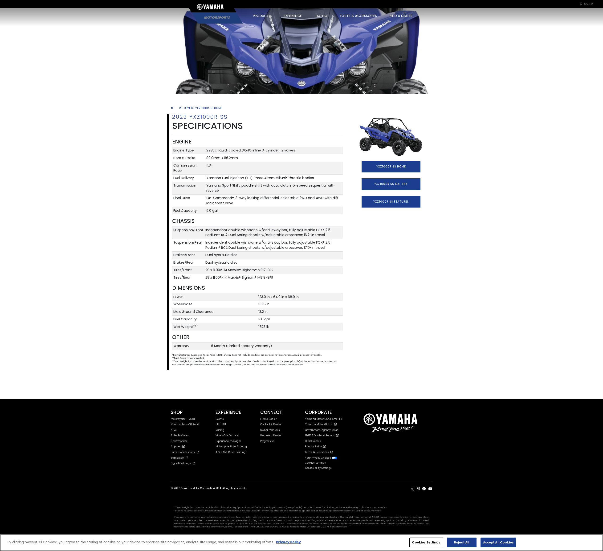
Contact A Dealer (270, 424)
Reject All (461, 542)
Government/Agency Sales (321, 430)
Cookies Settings (426, 542)
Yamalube (177, 458)
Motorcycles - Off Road (185, 424)
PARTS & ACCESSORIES (358, 15)
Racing (220, 430)
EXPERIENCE (293, 15)
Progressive (267, 441)
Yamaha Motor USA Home (321, 419)
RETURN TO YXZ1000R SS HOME (200, 108)
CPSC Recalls (313, 441)
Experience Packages (228, 441)
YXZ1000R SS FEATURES (391, 202)
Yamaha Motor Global (318, 424)
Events (220, 419)
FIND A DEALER (401, 15)
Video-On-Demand (227, 435)
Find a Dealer (268, 419)
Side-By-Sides (180, 435)
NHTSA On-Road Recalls (320, 435)
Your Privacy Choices (318, 458)
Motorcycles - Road (183, 419)
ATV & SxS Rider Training (230, 452)
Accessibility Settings (318, 468)
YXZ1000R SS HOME (391, 166)
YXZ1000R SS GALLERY (391, 184)
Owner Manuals (270, 430)
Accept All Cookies (498, 542)
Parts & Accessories (183, 452)
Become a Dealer (270, 435)
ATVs (174, 430)
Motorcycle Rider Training (231, 446)
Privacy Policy (314, 446)
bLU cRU (221, 424)
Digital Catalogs (181, 463)
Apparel (175, 446)
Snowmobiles (179, 441)
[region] (301, 543)
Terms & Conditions (317, 452)
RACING (321, 15)
